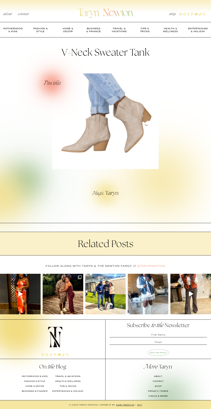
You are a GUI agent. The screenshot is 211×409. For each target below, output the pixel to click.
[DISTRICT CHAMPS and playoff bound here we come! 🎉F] (105, 294)
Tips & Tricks (68, 386)
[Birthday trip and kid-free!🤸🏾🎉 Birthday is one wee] (63, 294)
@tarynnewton (151, 265)
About (7, 14)
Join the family (158, 353)
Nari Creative (125, 405)
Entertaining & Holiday (68, 391)
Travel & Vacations (67, 376)
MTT (139, 405)
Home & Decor (35, 386)
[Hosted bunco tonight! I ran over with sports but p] (190, 294)
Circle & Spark (158, 396)
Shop (172, 14)
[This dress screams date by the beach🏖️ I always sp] (20, 294)
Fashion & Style (34, 381)
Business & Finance (35, 391)
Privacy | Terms (158, 391)
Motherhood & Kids (35, 376)
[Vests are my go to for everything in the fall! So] (148, 294)
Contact (23, 14)
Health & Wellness (68, 381)
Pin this (52, 83)
